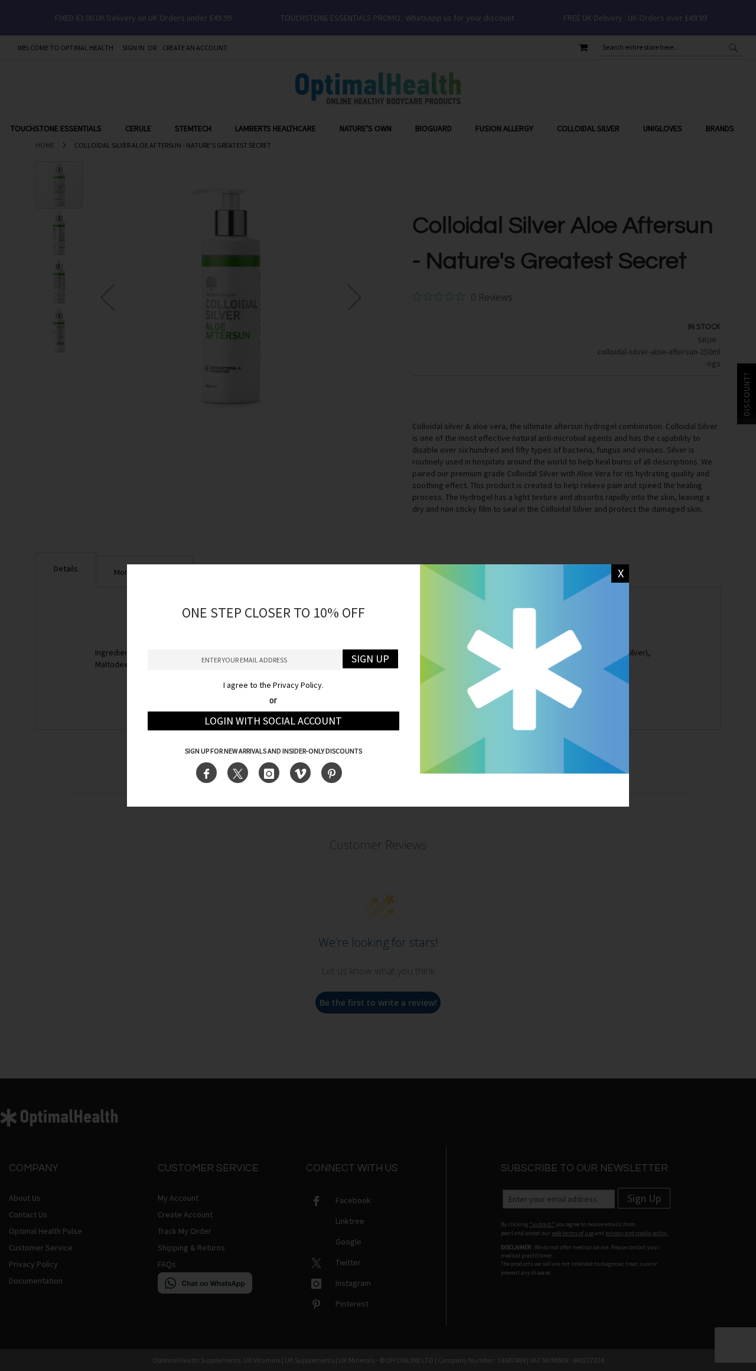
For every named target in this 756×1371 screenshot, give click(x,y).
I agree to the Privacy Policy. (273, 685)
